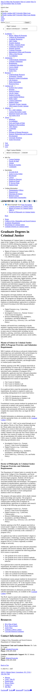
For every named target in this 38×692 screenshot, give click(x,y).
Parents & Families (15, 165)
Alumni (11, 163)
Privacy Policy (9, 683)
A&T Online (13, 41)
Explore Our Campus (16, 88)
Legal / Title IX (10, 679)
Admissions (8, 58)
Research (8, 73)
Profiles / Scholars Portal (17, 45)
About (7, 117)
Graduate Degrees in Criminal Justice (17, 226)
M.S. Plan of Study (11, 624)
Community (13, 167)
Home (7, 219)
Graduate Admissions (16, 61)
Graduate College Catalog (13, 629)
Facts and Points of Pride (17, 123)
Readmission (13, 63)
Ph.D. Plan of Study (11, 626)
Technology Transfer (15, 76)
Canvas (11, 177)
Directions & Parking (15, 194)
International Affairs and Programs (20, 52)
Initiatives (12, 119)
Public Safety (13, 99)
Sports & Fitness (14, 91)
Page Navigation (26, 205)
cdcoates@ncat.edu (12, 649)
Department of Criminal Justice (15, 225)
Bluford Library (14, 196)
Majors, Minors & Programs (18, 35)
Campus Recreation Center (17, 112)
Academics (8, 34)
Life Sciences (13, 80)
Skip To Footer (16, 3)
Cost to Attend (13, 67)
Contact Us (8, 685)
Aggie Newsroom (14, 139)
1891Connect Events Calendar (18, 106)
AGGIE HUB (13, 172)
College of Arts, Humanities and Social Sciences (20, 221)
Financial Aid (13, 69)
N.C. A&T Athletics (15, 110)
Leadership (12, 128)
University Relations (15, 138)
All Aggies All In (14, 115)
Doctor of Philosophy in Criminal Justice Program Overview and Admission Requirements (18, 466)
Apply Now (13, 71)
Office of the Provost (15, 54)
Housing (11, 89)
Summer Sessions (14, 48)
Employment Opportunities (17, 197)
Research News (14, 84)
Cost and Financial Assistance (14, 631)
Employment (9, 681)
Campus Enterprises (15, 100)
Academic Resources (15, 39)
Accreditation (13, 56)
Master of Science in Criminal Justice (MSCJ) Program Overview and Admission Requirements (19, 345)
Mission (7, 677)
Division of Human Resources (18, 132)
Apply (3, 19)
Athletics (8, 108)
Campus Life (9, 86)
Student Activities (14, 95)
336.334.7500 (5, 674)
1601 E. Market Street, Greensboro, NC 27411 (16, 672)
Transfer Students (14, 43)
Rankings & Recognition (17, 125)
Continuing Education (16, 46)
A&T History (13, 127)
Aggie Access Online (15, 174)
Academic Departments (12, 223)
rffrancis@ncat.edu (12, 658)
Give (2, 20)
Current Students (14, 159)
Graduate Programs (15, 50)
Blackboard (12, 176)
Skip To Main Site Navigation (10, 2)
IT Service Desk (14, 183)
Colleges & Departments (17, 37)
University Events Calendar (18, 104)
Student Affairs (14, 102)
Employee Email (14, 181)
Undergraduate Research (17, 74)
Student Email (13, 185)
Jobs (10, 130)
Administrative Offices (16, 190)
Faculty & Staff (14, 161)
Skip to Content (25, 2)
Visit (2, 17)
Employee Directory (15, 179)
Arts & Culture (13, 93)
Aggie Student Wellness (16, 97)
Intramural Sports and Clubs (18, 113)
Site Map (8, 687)
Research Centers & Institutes (18, 78)
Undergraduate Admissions (17, 60)
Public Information (15, 82)
